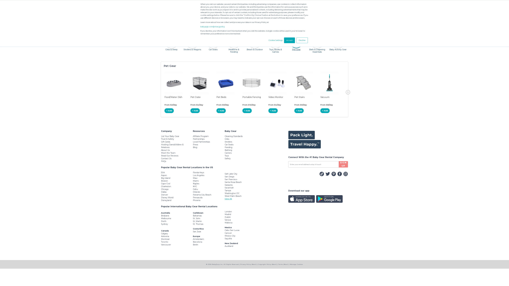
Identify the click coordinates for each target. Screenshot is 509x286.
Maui (195, 178)
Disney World (167, 197)
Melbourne (166, 218)
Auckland (229, 246)
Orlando (196, 192)
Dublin (228, 217)
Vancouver (166, 244)
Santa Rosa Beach (233, 182)
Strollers (228, 142)
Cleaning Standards (234, 136)
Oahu (195, 189)
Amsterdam (198, 239)
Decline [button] (302, 40)
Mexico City (230, 236)
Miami (196, 181)
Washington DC (232, 193)
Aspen (164, 175)
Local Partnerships (201, 142)
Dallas (163, 192)
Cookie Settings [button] (275, 40)
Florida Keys (198, 172)
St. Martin (197, 221)
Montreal (165, 239)
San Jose (197, 231)
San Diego (229, 176)
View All (228, 199)
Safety (228, 158)
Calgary (164, 233)
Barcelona (197, 242)
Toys (227, 156)
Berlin (195, 244)
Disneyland (166, 200)
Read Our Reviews (169, 156)
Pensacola (197, 197)
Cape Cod (165, 183)
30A (163, 172)
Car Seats (229, 144)
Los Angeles (198, 175)
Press (195, 144)
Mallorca (228, 223)
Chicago (165, 189)
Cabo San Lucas (232, 230)
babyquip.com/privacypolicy (212, 27)
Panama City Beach (202, 195)
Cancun (228, 233)
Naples (196, 183)
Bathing (228, 150)
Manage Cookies (296, 264)
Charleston (166, 186)
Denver (164, 195)
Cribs (227, 139)
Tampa (228, 190)
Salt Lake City (231, 174)
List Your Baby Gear (170, 136)
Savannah (229, 188)
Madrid (228, 214)
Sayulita (228, 238)
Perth (163, 221)
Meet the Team (168, 153)
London (228, 211)
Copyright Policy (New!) (267, 264)
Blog (195, 147)
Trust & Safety (167, 139)
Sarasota (228, 185)
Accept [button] (289, 40)
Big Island (165, 178)
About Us (165, 150)
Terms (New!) (283, 264)
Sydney (164, 224)
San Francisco (231, 179)
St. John (196, 218)
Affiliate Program (201, 136)
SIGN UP (343, 164)
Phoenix (196, 200)
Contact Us (166, 158)
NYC (195, 186)
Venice (228, 220)
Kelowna (165, 236)
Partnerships (199, 139)
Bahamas (197, 216)
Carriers (228, 153)
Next (348, 92)
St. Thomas (198, 224)
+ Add (169, 111)
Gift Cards (165, 142)
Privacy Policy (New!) (248, 264)
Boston (164, 181)
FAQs (163, 161)
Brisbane (165, 216)
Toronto (164, 242)
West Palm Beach (233, 196)
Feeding (228, 147)
